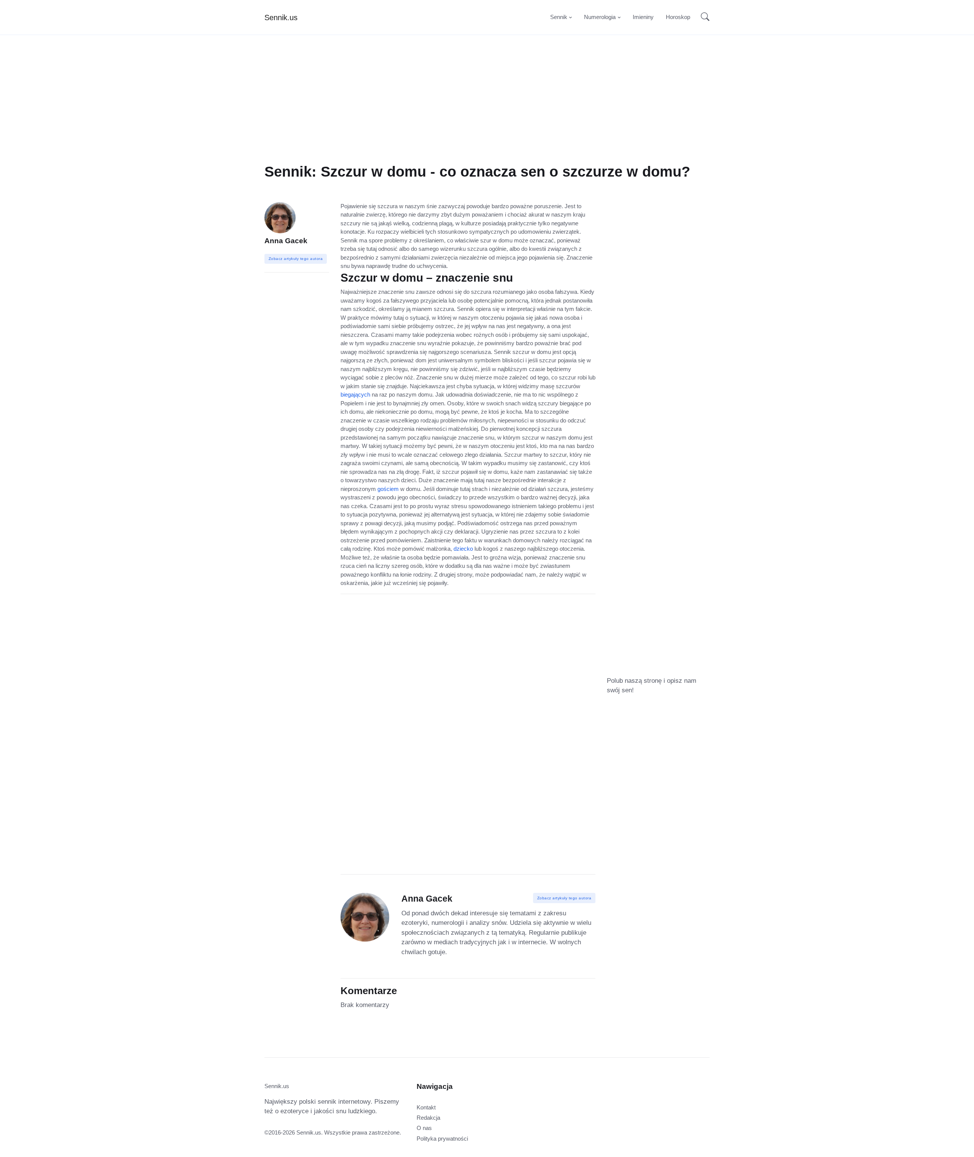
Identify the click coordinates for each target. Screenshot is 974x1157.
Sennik (558, 17)
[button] (703, 17)
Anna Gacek (285, 241)
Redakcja (428, 1117)
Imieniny (643, 17)
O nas (424, 1128)
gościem (388, 489)
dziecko (463, 548)
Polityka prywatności (442, 1138)
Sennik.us (281, 17)
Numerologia (600, 17)
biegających (355, 394)
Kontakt (426, 1107)
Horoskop (678, 17)
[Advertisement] (487, 109)
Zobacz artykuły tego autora (564, 898)
